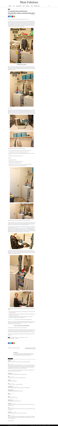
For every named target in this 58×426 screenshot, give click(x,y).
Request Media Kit (44, 425)
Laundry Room (16, 337)
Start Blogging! (48, 425)
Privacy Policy (31, 425)
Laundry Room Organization (22, 337)
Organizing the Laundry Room (11, 338)
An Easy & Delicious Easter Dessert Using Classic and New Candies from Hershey (30, 348)
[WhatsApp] (14, 16)
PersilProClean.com (12, 319)
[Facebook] (9, 16)
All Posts (9, 9)
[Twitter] (10, 16)
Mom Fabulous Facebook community (22, 227)
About (34, 425)
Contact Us (37, 425)
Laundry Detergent (12, 337)
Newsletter (40, 425)
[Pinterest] (12, 16)
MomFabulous (10, 14)
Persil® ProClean (31, 224)
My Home (27, 337)
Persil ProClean (17, 338)
